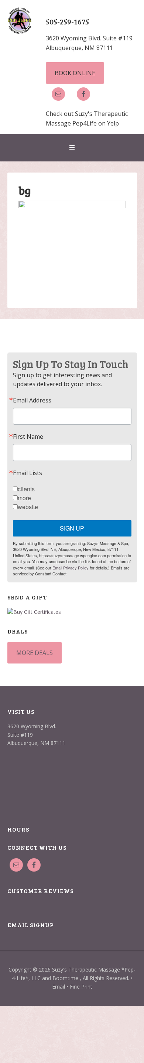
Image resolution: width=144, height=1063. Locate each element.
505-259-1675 (67, 21)
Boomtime (65, 978)
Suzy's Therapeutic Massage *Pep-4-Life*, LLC (19, 37)
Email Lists (27, 473)
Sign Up (72, 528)
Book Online (75, 73)
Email (58, 986)
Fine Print (81, 986)
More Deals (34, 653)
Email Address (32, 400)
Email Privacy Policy (70, 568)
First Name (28, 436)
